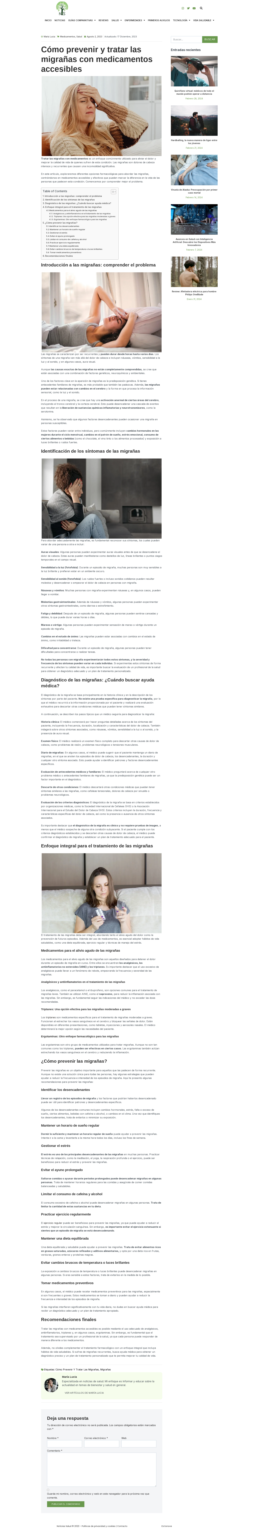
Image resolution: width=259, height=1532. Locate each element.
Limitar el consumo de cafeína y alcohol (68, 239)
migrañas (105, 1369)
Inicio (48, 20)
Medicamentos (67, 36)
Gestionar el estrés (58, 233)
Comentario (54, 1450)
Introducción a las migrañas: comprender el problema (73, 196)
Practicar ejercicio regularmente (65, 242)
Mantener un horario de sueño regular (67, 229)
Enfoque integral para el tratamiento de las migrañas (73, 207)
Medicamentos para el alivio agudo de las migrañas (73, 210)
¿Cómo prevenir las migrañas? (61, 222)
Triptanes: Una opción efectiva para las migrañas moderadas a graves (84, 216)
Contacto (122, 1526)
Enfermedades (133, 20)
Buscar (209, 39)
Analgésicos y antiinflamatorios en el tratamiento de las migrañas (81, 214)
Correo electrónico (96, 1438)
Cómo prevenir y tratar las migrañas (77, 1369)
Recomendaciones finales (59, 256)
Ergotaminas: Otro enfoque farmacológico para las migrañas (80, 219)
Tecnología (180, 20)
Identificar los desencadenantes (64, 226)
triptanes (51, 1017)
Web (124, 1438)
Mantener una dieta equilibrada (64, 246)
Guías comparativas (80, 20)
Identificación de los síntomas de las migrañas (70, 199)
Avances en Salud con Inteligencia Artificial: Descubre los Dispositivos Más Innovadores (194, 242)
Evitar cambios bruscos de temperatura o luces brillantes (76, 249)
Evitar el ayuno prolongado (62, 236)
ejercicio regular (53, 1222)
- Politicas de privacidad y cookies (97, 1526)
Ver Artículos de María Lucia (84, 1393)
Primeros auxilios (159, 20)
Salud (115, 20)
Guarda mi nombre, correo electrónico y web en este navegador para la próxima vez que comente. (98, 1495)
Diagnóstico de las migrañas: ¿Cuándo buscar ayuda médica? (78, 203)
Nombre (53, 1438)
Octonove (166, 1526)
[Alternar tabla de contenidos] (112, 191)
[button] (201, 8)
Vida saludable (202, 20)
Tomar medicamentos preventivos (65, 252)
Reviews (104, 20)
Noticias (60, 20)
